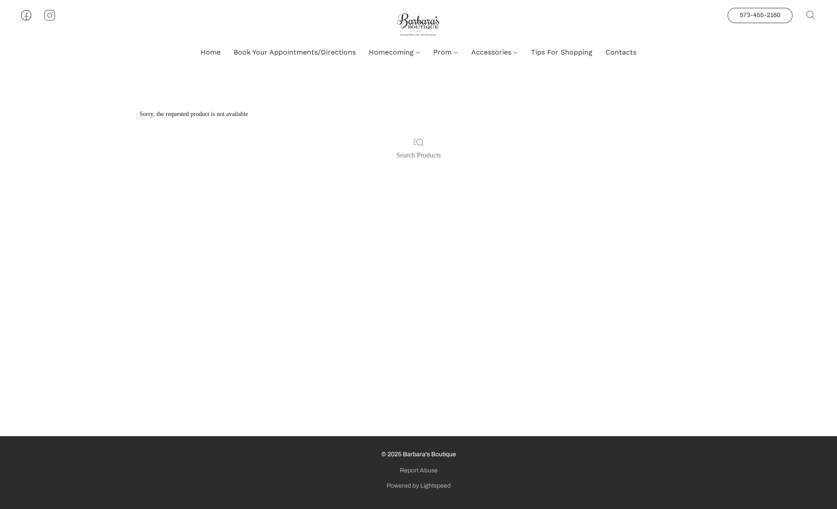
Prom (443, 52)
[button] (418, 24)
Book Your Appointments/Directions (295, 52)
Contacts (621, 52)
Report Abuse (419, 470)
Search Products (418, 155)
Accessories (492, 52)
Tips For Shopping (561, 52)
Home (211, 52)
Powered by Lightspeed (419, 485)
